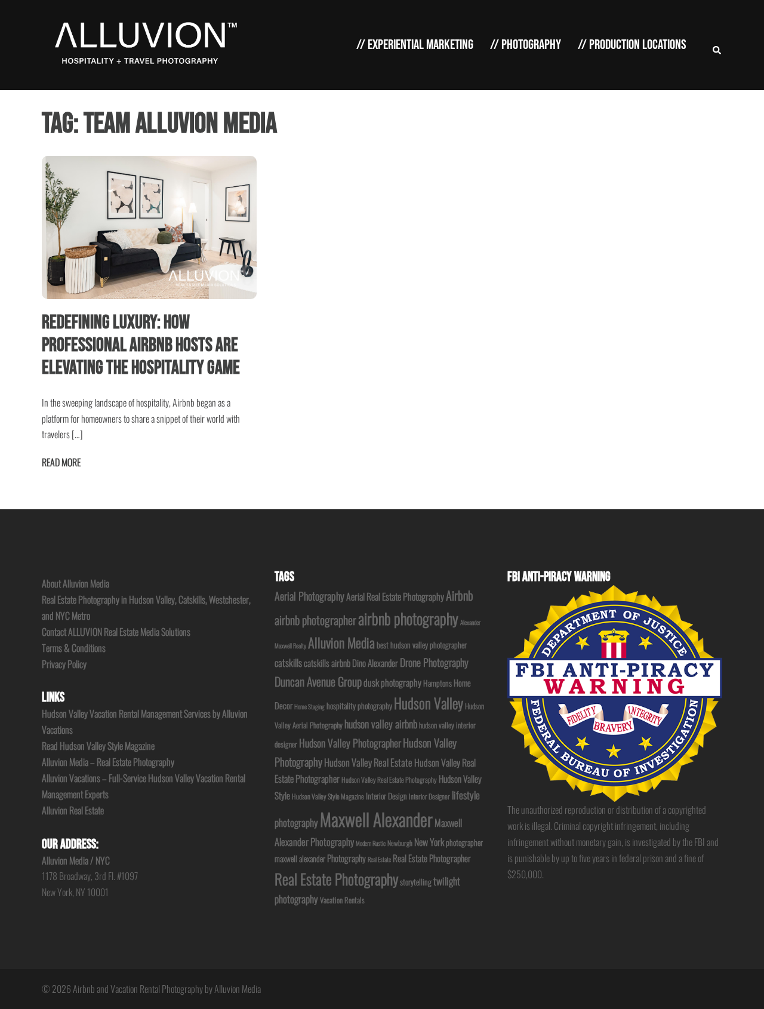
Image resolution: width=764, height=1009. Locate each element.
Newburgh (399, 843)
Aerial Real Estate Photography (395, 596)
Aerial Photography (309, 595)
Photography (346, 858)
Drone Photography (434, 662)
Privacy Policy (64, 664)
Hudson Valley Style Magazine (328, 796)
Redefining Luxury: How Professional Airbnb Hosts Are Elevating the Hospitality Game (141, 345)
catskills (288, 662)
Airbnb (459, 595)
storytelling (416, 882)
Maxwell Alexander (376, 819)
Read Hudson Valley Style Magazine (98, 746)
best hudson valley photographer (422, 645)
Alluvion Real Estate (73, 810)
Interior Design (386, 796)
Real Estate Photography (336, 879)
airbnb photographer (315, 620)
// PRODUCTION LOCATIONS (632, 44)
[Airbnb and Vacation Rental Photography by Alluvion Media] (143, 43)
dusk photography (392, 682)
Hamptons (437, 683)
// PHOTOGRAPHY (525, 44)
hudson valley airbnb (380, 723)
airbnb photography (408, 618)
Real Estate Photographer (432, 858)
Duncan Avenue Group (318, 681)
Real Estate (379, 859)
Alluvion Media (341, 642)
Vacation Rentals (342, 900)
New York (429, 842)
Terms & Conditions (74, 648)
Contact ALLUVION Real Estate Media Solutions (116, 632)
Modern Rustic (371, 843)
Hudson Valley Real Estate (368, 762)
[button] (717, 45)
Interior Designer (429, 796)
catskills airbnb (327, 662)
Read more (61, 462)
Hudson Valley (428, 703)
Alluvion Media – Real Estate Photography (108, 762)
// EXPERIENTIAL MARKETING (414, 44)
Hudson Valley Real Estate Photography (389, 779)
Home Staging (309, 706)
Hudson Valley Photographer (350, 742)
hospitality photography (359, 706)
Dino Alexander (375, 662)
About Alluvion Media (75, 583)
